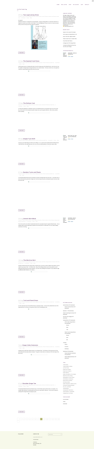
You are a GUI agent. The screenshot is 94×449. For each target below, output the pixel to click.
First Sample (73, 374)
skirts (67, 337)
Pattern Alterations (66, 383)
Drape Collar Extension (30, 345)
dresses (67, 325)
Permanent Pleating (67, 385)
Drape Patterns (66, 372)
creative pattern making (67, 366)
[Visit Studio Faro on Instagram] (20, 436)
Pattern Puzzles (39, 16)
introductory (70, 378)
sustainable (72, 391)
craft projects (65, 364)
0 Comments (23, 17)
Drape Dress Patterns (67, 371)
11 (49, 419)
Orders (64, 401)
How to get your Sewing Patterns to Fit (70, 34)
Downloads (65, 403)
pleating (72, 385)
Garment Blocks (28, 220)
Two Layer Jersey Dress (31, 15)
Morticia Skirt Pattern (24, 269)
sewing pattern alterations (68, 389)
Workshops (67, 348)
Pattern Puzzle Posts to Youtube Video (70, 38)
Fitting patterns (66, 377)
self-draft (69, 386)
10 (47, 419)
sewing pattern (66, 388)
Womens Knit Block (51, 16)
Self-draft (43, 261)
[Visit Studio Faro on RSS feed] (18, 436)
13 (55, 419)
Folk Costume (71, 377)
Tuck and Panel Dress (30, 300)
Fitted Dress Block (28, 62)
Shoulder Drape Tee (29, 383)
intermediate (65, 378)
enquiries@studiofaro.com (68, 26)
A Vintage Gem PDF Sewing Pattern (69, 43)
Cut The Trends (66, 367)
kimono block (65, 380)
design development (48, 23)
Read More (21, 52)
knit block (70, 380)
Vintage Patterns (49, 261)
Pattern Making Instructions (30, 16)
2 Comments (57, 173)
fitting (71, 375)
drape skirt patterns (67, 374)
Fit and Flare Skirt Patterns (67, 40)
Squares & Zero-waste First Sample (69, 32)
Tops (67, 329)
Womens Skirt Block (55, 261)
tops (67, 339)
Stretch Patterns (45, 16)
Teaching (64, 342)
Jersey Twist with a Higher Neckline (69, 36)
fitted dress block (66, 375)
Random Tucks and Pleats (32, 172)
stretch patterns (66, 391)
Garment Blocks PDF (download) (69, 305)
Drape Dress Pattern (67, 369)
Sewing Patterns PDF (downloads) (69, 320)
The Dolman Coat (29, 103)
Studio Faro (52, 62)
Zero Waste (70, 393)
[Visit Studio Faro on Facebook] (22, 436)
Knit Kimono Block (66, 382)
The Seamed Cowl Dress (31, 61)
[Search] (93, 1)
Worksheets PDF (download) (68, 351)
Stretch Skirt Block (29, 218)
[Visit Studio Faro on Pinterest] (24, 436)
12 (52, 419)
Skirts (67, 327)
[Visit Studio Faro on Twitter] (25, 436)
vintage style (65, 393)
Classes (66, 344)
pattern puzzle (73, 383)
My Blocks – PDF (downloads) (68, 310)
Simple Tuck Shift (29, 139)
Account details (65, 399)
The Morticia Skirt (29, 260)
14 (58, 419)
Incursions (66, 346)
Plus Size (65, 386)
